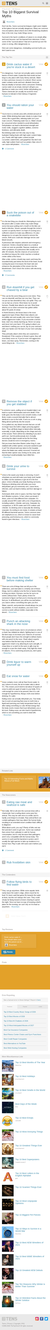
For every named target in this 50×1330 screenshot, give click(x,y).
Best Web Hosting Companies (15, 1048)
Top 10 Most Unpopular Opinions (26, 1202)
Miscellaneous (16, 9)
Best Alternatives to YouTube (14, 1043)
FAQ (23, 1323)
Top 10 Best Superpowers (27, 1159)
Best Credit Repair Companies (15, 1039)
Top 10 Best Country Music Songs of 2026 (20, 1012)
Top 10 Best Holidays (25, 1076)
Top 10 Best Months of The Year (30, 1062)
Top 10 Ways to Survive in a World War (28, 1230)
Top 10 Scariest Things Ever (28, 1187)
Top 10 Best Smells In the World (30, 1090)
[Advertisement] (25, 183)
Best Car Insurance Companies (16, 1030)
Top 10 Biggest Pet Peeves (27, 1215)
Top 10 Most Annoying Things (29, 1132)
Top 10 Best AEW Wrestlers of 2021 (29, 1243)
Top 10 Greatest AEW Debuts (29, 1270)
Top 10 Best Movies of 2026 (14, 1016)
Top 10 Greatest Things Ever (28, 1145)
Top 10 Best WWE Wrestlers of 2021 (29, 1257)
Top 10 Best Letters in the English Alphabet (27, 1174)
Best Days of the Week (26, 1104)
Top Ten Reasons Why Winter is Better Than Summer (30, 1285)
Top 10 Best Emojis (24, 1118)
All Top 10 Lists (6, 9)
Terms (4, 1323)
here (39, 1000)
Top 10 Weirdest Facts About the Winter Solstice (30, 1299)
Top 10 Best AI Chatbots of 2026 (16, 1021)
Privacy (10, 1323)
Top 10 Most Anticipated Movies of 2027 (19, 1025)
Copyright (17, 1323)
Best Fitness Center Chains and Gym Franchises (22, 1034)
